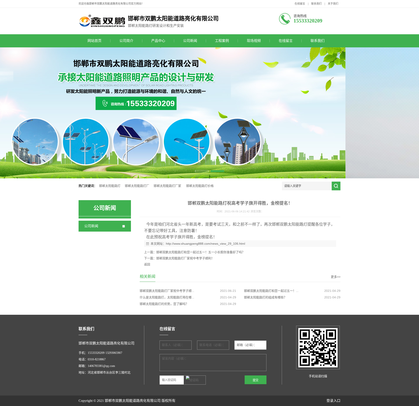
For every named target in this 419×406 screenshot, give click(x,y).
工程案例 (222, 41)
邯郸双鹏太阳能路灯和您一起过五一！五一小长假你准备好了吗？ (200, 252)
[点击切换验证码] (192, 380)
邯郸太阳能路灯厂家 (167, 186)
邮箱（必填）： (247, 345)
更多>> (335, 277)
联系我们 (316, 3)
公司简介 (126, 41)
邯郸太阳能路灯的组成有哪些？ (265, 297)
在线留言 (300, 3)
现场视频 (254, 41)
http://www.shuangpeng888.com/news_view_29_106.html (205, 243)
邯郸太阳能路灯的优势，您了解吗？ (164, 304)
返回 (147, 264)
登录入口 (333, 401)
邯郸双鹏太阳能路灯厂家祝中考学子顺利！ (185, 258)
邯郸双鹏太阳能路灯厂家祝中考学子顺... (167, 290)
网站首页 (94, 41)
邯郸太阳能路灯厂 (137, 186)
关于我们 (333, 3)
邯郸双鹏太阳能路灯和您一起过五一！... (271, 290)
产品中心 (158, 41)
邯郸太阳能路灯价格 (200, 186)
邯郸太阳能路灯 (109, 186)
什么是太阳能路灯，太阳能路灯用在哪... (167, 297)
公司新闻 (190, 41)
